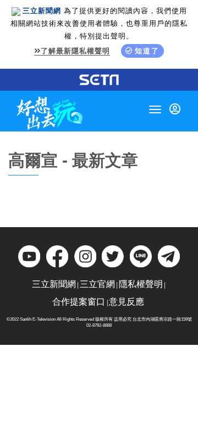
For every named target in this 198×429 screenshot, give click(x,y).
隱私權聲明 (141, 284)
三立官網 (97, 284)
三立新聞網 (54, 284)
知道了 (147, 51)
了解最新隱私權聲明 (75, 51)
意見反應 (126, 301)
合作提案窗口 (78, 301)
